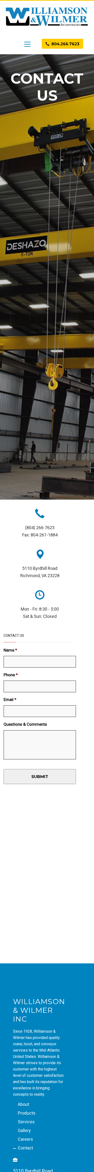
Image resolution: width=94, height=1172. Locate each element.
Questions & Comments (25, 724)
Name (10, 650)
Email (10, 699)
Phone (11, 674)
